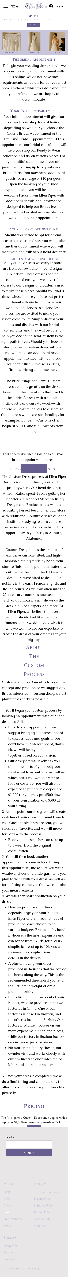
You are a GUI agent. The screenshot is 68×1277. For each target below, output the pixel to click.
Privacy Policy (43, 1199)
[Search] (26, 6)
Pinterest (9, 1259)
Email (10, 1137)
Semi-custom (34, 52)
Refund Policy (43, 1212)
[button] (15, 6)
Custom (57, 52)
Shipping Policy (44, 1205)
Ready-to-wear (11, 52)
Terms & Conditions (47, 1192)
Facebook (9, 1252)
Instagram (10, 1246)
